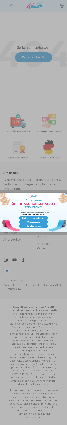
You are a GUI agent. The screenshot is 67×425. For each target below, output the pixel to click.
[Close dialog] (66, 194)
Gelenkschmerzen (34, 226)
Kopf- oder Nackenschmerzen (33, 218)
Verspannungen (33, 222)
